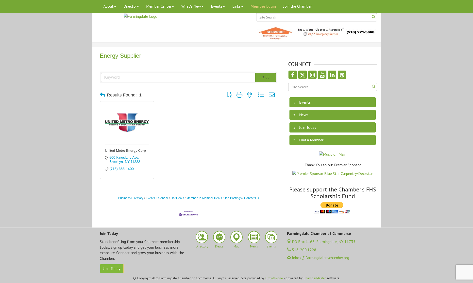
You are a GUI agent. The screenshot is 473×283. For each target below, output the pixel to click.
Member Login (263, 6)
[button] (102, 95)
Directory (131, 6)
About (108, 6)
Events (216, 6)
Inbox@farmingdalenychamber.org (320, 257)
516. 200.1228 (303, 249)
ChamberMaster (315, 278)
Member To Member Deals (204, 198)
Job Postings (233, 198)
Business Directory (130, 198)
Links (236, 6)
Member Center (158, 6)
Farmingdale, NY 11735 (323, 241)
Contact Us (251, 198)
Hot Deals (177, 198)
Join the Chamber (297, 6)
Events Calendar (157, 198)
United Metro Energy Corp (125, 150)
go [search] (268, 77)
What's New (191, 6)
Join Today (111, 268)
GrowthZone (274, 278)
